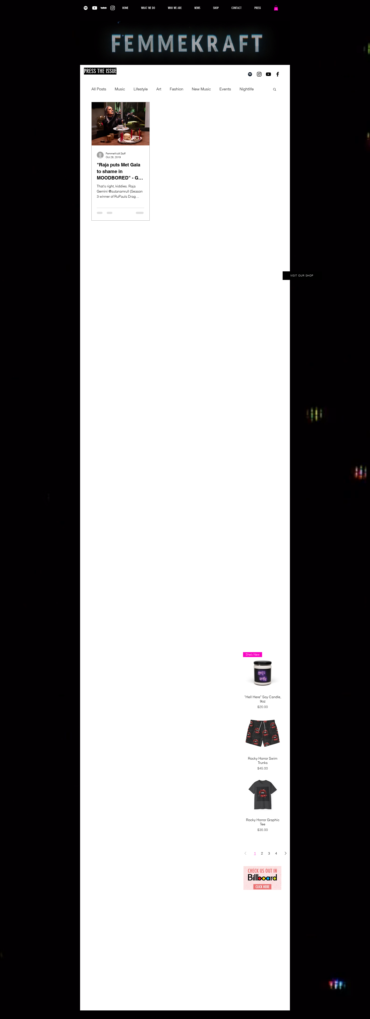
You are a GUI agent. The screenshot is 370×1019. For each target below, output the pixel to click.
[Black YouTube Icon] (268, 74)
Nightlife (247, 89)
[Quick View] (262, 733)
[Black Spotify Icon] (250, 74)
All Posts (98, 89)
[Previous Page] (245, 853)
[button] (276, 7)
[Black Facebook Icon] (278, 74)
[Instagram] (113, 8)
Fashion (176, 89)
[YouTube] (95, 8)
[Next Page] (285, 853)
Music (120, 89)
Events (225, 89)
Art (158, 89)
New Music (201, 89)
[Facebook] (188, 67)
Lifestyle (141, 89)
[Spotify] (86, 8)
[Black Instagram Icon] (259, 74)
